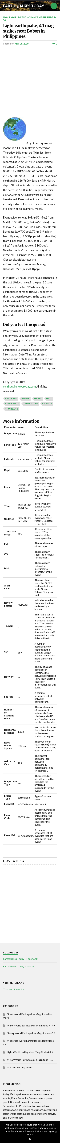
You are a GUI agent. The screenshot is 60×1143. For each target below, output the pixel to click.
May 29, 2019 (21, 43)
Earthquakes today (23, 6)
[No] (56, 1131)
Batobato (11, 399)
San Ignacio (31, 404)
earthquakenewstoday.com (19, 386)
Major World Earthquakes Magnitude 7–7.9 (31, 1025)
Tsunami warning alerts (19, 1067)
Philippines (12, 404)
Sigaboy (47, 404)
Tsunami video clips (13, 989)
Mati (49, 399)
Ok (30, 1139)
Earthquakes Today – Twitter (19, 966)
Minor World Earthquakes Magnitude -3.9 (30, 1059)
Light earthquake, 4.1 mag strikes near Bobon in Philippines (28, 31)
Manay (38, 399)
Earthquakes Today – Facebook (20, 958)
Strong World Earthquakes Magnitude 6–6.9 (31, 1033)
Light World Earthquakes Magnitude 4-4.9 (29, 18)
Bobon (26, 399)
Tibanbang (11, 409)
